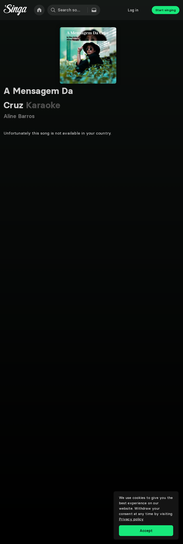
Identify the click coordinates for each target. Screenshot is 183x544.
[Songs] (94, 10)
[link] (39, 10)
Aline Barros (19, 116)
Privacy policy (131, 519)
